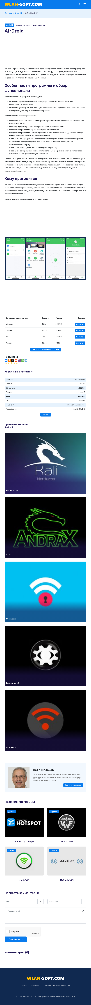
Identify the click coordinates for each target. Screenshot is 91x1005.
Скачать (79, 324)
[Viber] (19, 360)
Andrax (9, 555)
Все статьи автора (73, 785)
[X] (12, 360)
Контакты (35, 985)
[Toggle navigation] (85, 4)
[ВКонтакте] (6, 360)
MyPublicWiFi (67, 880)
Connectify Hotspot (24, 841)
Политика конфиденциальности (56, 985)
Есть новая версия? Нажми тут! (45, 350)
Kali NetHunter (12, 490)
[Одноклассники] (9, 360)
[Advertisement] (45, 50)
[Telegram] (26, 360)
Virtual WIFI (67, 841)
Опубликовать (16, 939)
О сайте (24, 985)
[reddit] (16, 360)
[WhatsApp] (22, 360)
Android (9, 25)
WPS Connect (11, 747)
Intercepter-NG (12, 683)
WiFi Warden (11, 619)
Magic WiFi (24, 880)
